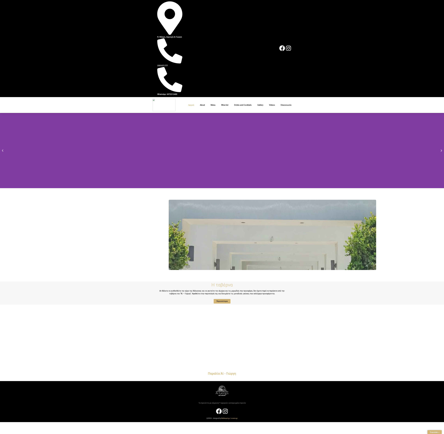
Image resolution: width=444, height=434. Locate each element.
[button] (2, 150)
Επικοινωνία (286, 105)
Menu (213, 105)
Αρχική (191, 105)
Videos (272, 105)
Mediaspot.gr (225, 418)
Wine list (224, 105)
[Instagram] (288, 48)
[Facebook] (282, 48)
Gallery (260, 105)
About (202, 105)
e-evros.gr (234, 418)
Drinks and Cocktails (243, 105)
